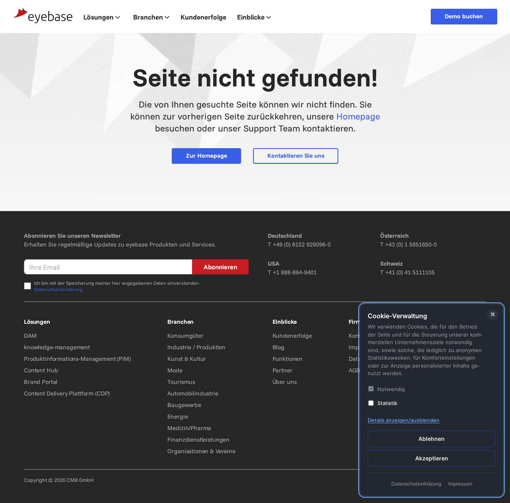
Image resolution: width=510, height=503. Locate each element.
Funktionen (288, 358)
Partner (282, 370)
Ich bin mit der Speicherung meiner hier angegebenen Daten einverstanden (116, 286)
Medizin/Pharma (189, 428)
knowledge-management (57, 347)
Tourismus (181, 382)
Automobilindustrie (192, 393)
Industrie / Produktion (196, 347)
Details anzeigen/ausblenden (403, 420)
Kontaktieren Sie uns (295, 155)
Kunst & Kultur (186, 358)
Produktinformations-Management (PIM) (77, 358)
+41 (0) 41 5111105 (410, 272)
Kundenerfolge (292, 335)
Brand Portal (40, 382)
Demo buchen (464, 16)
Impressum (460, 484)
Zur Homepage (206, 155)
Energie (177, 416)
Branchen (148, 17)
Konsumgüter (185, 335)
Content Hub (41, 370)
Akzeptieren (431, 458)
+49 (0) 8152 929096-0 (302, 244)
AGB (354, 370)
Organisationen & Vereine (201, 451)
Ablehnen (431, 438)
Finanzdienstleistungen (198, 439)
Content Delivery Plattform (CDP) (67, 393)
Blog (278, 347)
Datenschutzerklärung (58, 289)
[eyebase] (43, 16)
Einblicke (251, 17)
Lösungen (98, 17)
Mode (174, 370)
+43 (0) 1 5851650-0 (411, 244)
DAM (30, 335)
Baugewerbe (184, 405)
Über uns (285, 382)
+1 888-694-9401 (295, 272)
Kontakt (359, 335)
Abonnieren (220, 267)
